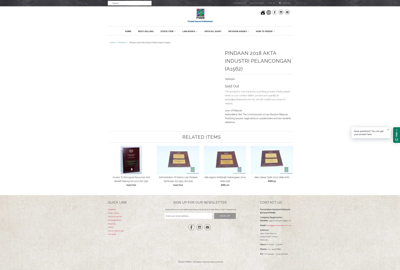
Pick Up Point (257, 3)
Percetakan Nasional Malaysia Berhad (208, 262)
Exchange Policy (115, 220)
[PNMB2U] (200, 16)
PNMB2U (188, 262)
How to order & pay (116, 231)
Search (111, 227)
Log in (271, 3)
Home (128, 31)
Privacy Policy (113, 213)
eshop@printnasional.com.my (278, 225)
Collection (112, 209)
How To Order (264, 31)
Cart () (286, 3)
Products (122, 42)
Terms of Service (115, 216)
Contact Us (239, 3)
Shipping (111, 224)
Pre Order (112, 234)
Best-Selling (146, 31)
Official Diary (213, 31)
